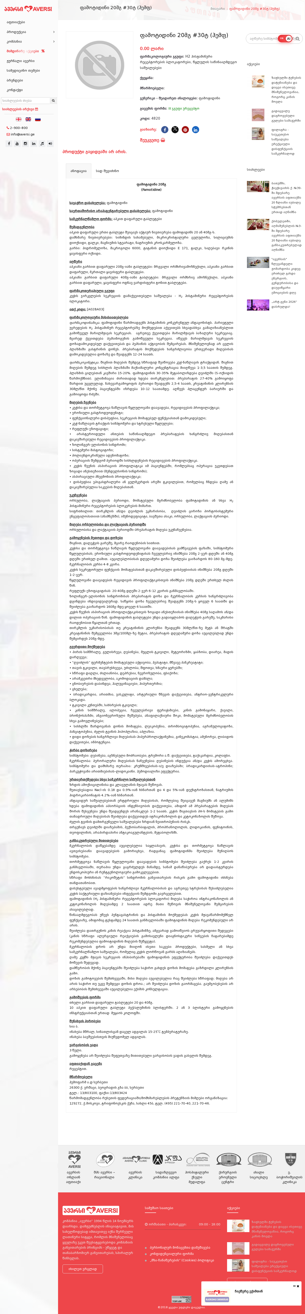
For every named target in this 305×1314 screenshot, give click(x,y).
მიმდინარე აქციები (23, 51)
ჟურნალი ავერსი (21, 61)
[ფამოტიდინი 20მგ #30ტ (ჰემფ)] (99, 65)
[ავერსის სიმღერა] (50, 143)
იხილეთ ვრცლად (83, 1269)
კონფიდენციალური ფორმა (171, 1254)
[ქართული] (18, 118)
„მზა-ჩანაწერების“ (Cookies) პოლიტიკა (181, 1260)
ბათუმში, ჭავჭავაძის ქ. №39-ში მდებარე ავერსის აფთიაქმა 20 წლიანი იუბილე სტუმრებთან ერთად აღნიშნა (287, 198)
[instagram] (25, 143)
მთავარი (218, 8)
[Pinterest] (185, 129)
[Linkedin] (195, 129)
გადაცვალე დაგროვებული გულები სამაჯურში (286, 115)
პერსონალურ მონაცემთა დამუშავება (179, 1247)
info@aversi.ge (23, 134)
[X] (175, 129)
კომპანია (14, 41)
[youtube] (17, 143)
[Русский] (38, 118)
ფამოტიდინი (209, 98)
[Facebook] (164, 129)
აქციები (253, 64)
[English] (28, 118)
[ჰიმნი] (42, 143)
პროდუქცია (16, 32)
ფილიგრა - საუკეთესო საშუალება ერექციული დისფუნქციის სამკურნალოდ (274, 1266)
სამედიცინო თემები (23, 71)
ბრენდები (15, 80)
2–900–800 (19, 128)
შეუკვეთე (150, 140)
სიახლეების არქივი (18, 109)
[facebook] (9, 143)
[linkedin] (33, 143)
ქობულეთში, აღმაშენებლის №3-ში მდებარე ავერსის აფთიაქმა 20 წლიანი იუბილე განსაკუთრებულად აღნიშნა (287, 236)
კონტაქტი (15, 90)
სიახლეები (256, 170)
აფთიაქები (16, 22)
